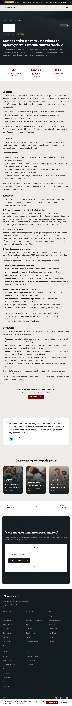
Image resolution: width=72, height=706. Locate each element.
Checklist (29, 637)
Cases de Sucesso (55, 620)
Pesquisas (6, 628)
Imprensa (6, 686)
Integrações (6, 637)
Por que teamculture (9, 664)
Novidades (52, 633)
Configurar (64, 702)
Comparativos (7, 633)
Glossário (52, 624)
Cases (11, 20)
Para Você (29, 628)
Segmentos (6, 641)
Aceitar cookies (52, 702)
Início (4, 20)
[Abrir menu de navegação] (67, 8)
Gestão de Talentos (9, 624)
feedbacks (32, 148)
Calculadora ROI (31, 633)
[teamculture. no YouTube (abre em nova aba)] (67, 698)
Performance (7, 620)
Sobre (5, 656)
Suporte (51, 641)
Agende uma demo (36, 397)
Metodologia (7, 660)
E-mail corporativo (14, 551)
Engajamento (7, 616)
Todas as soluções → (32, 641)
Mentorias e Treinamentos (34, 620)
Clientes (5, 669)
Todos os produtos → (9, 646)
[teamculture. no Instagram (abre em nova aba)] (61, 698)
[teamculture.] (11, 596)
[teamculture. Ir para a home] (10, 8)
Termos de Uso (31, 660)
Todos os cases (38, 506)
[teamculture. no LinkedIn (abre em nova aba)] (56, 698)
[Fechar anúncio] (71, 2)
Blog (50, 616)
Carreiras (6, 682)
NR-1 (27, 624)
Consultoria (29, 616)
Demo (51, 637)
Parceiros (6, 673)
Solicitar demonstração (19, 561)
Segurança (6, 677)
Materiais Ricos (53, 628)
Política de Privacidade (35, 566)
